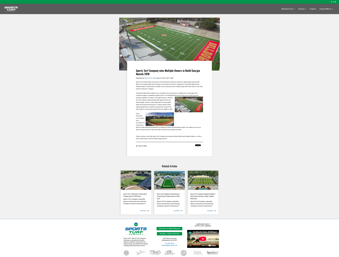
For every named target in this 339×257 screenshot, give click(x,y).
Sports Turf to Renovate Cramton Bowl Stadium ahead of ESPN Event (135, 195)
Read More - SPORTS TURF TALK (169, 233)
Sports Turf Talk (150, 78)
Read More (143, 210)
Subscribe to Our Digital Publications (169, 228)
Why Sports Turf (287, 9)
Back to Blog (143, 146)
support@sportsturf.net (169, 245)
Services (301, 9)
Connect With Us (325, 9)
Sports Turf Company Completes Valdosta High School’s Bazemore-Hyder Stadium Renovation (202, 196)
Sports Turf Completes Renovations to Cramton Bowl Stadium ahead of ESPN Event (168, 196)
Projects (313, 9)
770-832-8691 (169, 243)
